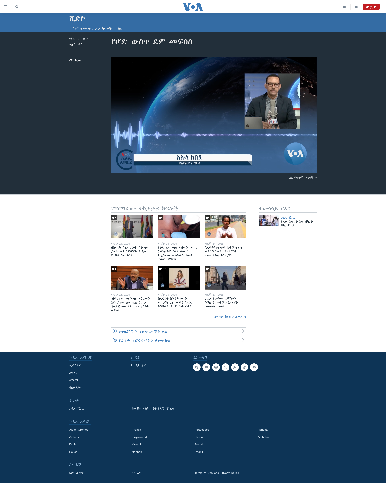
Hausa (73, 452)
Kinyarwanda (140, 437)
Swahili (199, 452)
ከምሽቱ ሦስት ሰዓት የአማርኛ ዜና (153, 408)
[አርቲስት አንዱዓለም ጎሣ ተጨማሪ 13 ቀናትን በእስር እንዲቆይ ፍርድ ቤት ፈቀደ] (179, 278)
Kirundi (136, 444)
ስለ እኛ (136, 473)
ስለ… (121, 28)
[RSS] (235, 367)
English (73, 444)
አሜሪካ (73, 380)
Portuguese (202, 429)
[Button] (75, 61)
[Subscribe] (254, 367)
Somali (199, 444)
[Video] (344, 7)
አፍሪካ (73, 373)
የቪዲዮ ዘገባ (139, 365)
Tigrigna (262, 429)
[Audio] (357, 7)
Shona (199, 437)
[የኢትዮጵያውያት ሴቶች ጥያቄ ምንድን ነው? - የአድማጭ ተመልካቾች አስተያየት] (225, 226)
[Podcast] (244, 367)
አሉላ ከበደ (75, 44)
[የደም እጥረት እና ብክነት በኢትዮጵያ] (269, 220)
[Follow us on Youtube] (206, 367)
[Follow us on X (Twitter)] (225, 367)
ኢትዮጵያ (75, 365)
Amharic (74, 437)
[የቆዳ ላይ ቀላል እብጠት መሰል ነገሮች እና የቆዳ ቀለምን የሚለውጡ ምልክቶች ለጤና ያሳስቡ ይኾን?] (179, 226)
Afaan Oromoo (78, 429)
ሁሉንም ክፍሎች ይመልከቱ (230, 316)
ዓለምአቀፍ (75, 387)
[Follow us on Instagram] (216, 367)
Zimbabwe (264, 437)
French (136, 429)
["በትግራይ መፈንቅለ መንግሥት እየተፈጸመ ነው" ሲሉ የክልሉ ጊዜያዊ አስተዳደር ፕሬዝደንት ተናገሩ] (132, 278)
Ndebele (137, 452)
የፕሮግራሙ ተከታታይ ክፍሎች (92, 28)
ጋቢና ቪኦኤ (288, 217)
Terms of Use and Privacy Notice (217, 473)
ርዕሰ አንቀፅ (76, 473)
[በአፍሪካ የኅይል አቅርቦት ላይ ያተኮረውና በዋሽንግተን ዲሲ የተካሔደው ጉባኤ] (132, 226)
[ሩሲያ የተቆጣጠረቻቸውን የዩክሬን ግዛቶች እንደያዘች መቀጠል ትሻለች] (225, 278)
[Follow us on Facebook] (197, 367)
